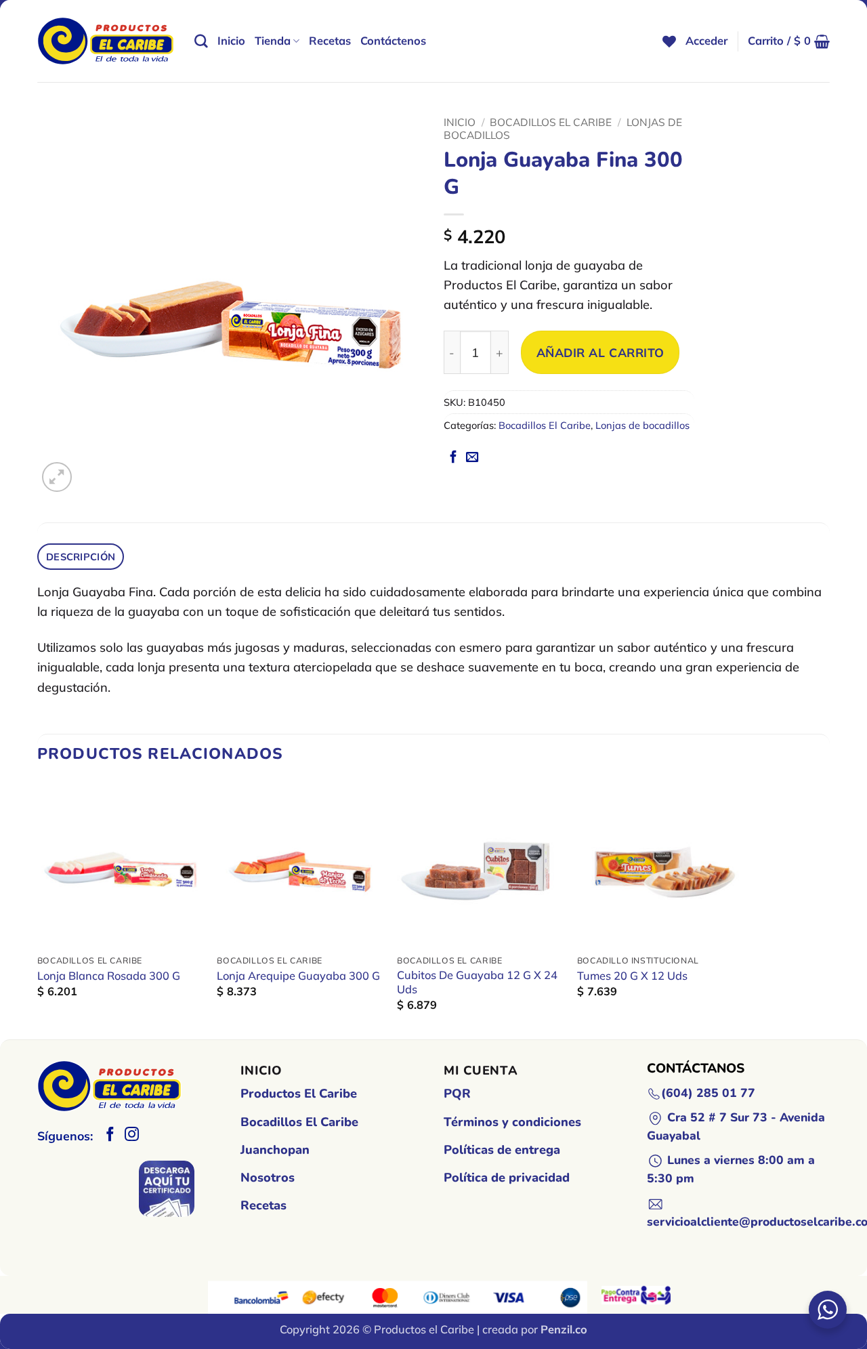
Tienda (273, 40)
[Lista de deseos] (669, 41)
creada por (534, 1329)
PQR (457, 1093)
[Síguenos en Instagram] (132, 1135)
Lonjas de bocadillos (642, 425)
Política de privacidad (507, 1177)
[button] (706, 41)
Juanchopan (275, 1150)
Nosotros (267, 1177)
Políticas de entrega (502, 1150)
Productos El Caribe (298, 1093)
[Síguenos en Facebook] (110, 1135)
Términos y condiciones (512, 1122)
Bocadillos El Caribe (551, 122)
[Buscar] (201, 41)
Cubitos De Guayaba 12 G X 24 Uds (477, 982)
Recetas (330, 40)
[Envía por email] (472, 458)
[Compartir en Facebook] (453, 458)
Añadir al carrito (600, 352)
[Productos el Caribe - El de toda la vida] (105, 41)
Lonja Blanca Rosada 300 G (108, 975)
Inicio (231, 40)
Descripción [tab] (80, 556)
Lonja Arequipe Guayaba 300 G (298, 975)
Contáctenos (393, 40)
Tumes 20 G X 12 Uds (632, 975)
